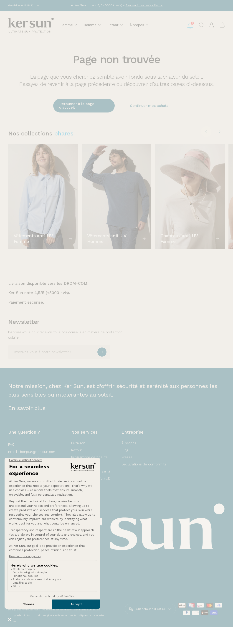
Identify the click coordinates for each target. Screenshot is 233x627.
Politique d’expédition (19, 615)
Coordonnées (97, 615)
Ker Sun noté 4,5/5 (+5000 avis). (39, 292)
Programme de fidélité (89, 457)
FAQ (11, 444)
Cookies (12, 621)
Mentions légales (78, 615)
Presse (127, 457)
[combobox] (24, 5)
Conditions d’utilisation (87, 609)
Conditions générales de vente (50, 615)
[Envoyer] (101, 352)
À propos (129, 443)
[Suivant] (219, 131)
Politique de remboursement (24, 609)
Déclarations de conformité (144, 464)
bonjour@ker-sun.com (38, 452)
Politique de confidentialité (56, 609)
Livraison (78, 443)
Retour (76, 450)
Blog (125, 450)
